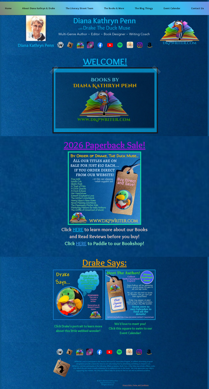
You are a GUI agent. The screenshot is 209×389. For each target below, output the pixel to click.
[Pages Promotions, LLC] (90, 44)
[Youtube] (110, 44)
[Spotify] (119, 44)
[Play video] (105, 100)
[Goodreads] (129, 44)
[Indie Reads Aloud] (80, 44)
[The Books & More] (70, 44)
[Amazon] (149, 44)
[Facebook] (100, 44)
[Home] (60, 44)
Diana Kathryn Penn (104, 20)
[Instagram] (139, 44)
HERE (81, 243)
